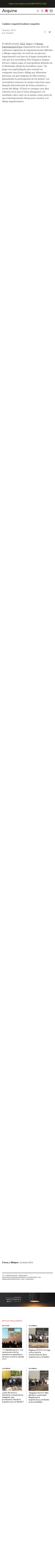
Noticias (5, 1326)
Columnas (33, 1326)
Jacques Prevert (32, 1277)
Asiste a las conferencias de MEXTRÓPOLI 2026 (27, 4)
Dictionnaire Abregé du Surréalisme (14, 1277)
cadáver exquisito (11, 1275)
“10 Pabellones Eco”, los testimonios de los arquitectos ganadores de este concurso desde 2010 (13, 1354)
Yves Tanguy (30, 1279)
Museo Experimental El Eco (11, 1279)
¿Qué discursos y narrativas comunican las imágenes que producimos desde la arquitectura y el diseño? (13, 1397)
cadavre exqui (23, 1275)
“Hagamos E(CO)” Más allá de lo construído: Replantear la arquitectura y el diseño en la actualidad (39, 1397)
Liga (39, 1277)
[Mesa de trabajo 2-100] (27, 1306)
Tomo (29, 44)
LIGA (22, 44)
